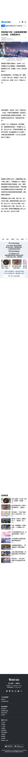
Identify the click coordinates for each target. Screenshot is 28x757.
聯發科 (22, 239)
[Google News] (21, 691)
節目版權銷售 (4, 732)
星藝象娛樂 (3, 730)
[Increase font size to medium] (19, 22)
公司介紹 (3, 722)
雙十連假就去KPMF (14, 253)
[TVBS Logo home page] (6, 22)
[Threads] (12, 691)
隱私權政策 (3, 708)
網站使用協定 (4, 712)
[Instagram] (15, 691)
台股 (3, 239)
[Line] (9, 691)
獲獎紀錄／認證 (4, 740)
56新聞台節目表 (4, 701)
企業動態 (3, 724)
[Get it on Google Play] (19, 746)
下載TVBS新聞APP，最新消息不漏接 (14, 271)
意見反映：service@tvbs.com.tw (14, 685)
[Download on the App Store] (9, 746)
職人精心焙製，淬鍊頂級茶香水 (14, 247)
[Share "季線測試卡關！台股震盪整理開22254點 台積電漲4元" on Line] (22, 22)
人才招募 (3, 726)
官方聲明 (3, 738)
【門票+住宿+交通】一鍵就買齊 (14, 257)
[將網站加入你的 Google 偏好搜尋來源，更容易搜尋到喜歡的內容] (14, 275)
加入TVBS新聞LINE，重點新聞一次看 (14, 273)
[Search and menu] (25, 22)
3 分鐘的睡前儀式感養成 (14, 249)
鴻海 (17, 239)
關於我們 (3, 699)
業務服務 (3, 736)
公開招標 (3, 734)
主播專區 (3, 728)
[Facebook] (6, 691)
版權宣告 (3, 714)
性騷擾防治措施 (4, 710)
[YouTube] (18, 691)
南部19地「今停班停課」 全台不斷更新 (14, 25)
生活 (5, 28)
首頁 (2, 28)
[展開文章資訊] (25, 38)
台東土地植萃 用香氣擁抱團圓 (14, 245)
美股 (8, 239)
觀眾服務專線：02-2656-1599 (14, 687)
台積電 (12, 239)
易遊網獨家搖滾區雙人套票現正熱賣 (14, 255)
